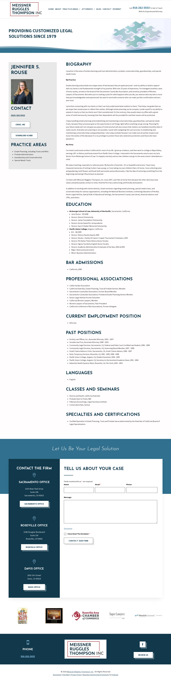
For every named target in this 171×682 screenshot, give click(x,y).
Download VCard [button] (24, 135)
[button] (169, 673)
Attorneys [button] (87, 9)
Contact (107, 9)
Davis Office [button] (34, 587)
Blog (98, 9)
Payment (117, 9)
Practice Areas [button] (70, 9)
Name (66, 484)
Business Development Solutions (96, 675)
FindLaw (115, 675)
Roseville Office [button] (34, 547)
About (58, 9)
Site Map (66, 675)
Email (98, 484)
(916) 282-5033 (18, 115)
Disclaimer (68, 528)
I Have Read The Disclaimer (78, 534)
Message (67, 497)
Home (51, 9)
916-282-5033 (141, 8)
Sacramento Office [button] (34, 503)
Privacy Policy (76, 675)
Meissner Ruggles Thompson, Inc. (80, 671)
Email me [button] (20, 124)
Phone (129, 484)
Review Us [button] (143, 655)
